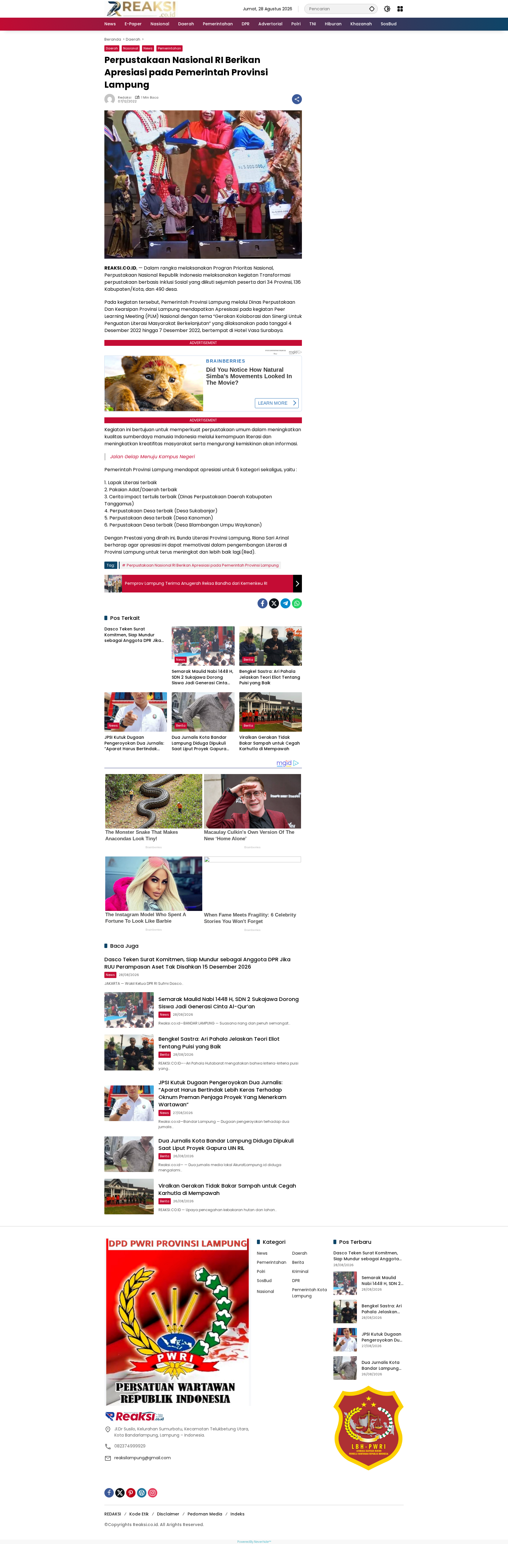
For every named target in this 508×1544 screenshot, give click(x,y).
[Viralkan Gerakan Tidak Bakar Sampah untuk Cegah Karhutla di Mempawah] (270, 712)
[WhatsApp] (297, 603)
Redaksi (124, 97)
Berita (248, 659)
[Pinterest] (131, 1492)
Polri (261, 1271)
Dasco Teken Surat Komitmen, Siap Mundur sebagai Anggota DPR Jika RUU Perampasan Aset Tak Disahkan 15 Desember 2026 (134, 635)
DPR (296, 1281)
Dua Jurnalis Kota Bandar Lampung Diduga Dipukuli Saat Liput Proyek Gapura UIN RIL (199, 743)
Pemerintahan (169, 48)
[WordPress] (141, 1492)
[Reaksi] (141, 8)
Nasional (130, 48)
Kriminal (300, 1271)
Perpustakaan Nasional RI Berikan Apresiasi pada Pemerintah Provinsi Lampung (203, 565)
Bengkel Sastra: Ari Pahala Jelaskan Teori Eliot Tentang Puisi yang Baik (269, 677)
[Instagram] (152, 1492)
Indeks (237, 1514)
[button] (372, 9)
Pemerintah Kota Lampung (309, 1293)
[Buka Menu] (400, 8)
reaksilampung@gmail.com (142, 1458)
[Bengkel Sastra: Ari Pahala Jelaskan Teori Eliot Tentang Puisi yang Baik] (270, 646)
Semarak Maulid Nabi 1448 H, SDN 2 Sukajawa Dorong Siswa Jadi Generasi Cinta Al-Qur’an (202, 677)
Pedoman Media (205, 1514)
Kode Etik (139, 1514)
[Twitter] (274, 603)
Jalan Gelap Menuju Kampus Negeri (152, 456)
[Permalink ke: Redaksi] (111, 99)
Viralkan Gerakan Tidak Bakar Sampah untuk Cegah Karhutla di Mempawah (269, 743)
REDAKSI (112, 1514)
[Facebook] (263, 603)
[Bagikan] (297, 99)
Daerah (112, 48)
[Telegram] (285, 603)
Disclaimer (168, 1514)
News (148, 48)
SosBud (264, 1281)
